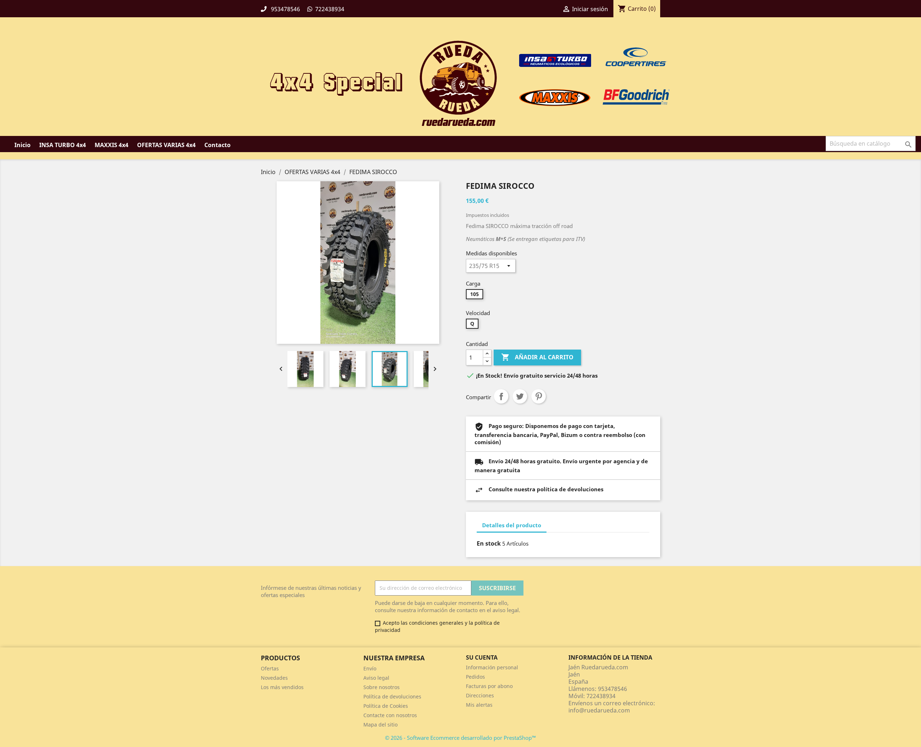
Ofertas (270, 668)
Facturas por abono (489, 686)
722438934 (329, 9)
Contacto (217, 145)
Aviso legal (376, 677)
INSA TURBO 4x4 (62, 145)
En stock (489, 543)
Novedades (274, 677)
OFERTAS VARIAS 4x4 (166, 145)
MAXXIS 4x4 (111, 145)
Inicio (22, 145)
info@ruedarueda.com (599, 710)
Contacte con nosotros (390, 715)
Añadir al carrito (537, 357)
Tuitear (520, 396)
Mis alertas (479, 704)
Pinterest (538, 396)
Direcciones (480, 695)
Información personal (492, 667)
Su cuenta (482, 657)
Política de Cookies (385, 705)
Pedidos (475, 676)
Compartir (501, 396)
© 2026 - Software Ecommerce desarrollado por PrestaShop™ (460, 737)
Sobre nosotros (381, 687)
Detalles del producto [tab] (511, 525)
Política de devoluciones (392, 696)
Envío (369, 668)
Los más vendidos (282, 687)
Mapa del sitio (380, 724)
